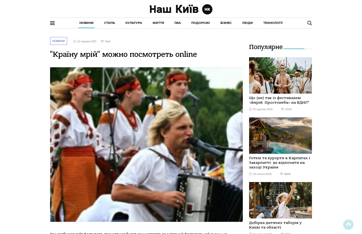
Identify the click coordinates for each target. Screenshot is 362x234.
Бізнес (226, 23)
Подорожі (200, 23)
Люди (247, 23)
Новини (86, 23)
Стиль (109, 23)
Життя (158, 23)
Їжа (178, 23)
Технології (273, 23)
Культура (133, 23)
